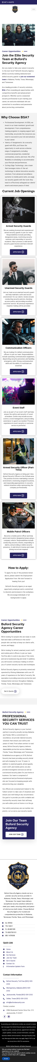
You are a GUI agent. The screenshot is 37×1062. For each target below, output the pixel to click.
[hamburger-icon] (33, 9)
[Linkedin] (8, 1016)
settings (22, 1055)
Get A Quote (8, 691)
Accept (6, 1058)
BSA (3, 90)
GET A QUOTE (9, 2)
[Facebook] (4, 1016)
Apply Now (17, 252)
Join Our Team (14, 834)
